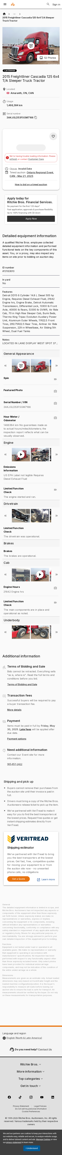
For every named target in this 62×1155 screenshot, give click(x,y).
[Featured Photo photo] (55, 391)
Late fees (25, 729)
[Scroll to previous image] (5, 365)
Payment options (16, 739)
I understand (32, 1148)
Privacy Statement (21, 1106)
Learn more (48, 879)
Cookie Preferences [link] (31, 1111)
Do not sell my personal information (31, 1109)
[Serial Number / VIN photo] (55, 403)
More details (14, 710)
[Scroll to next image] (56, 365)
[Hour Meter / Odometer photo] (55, 418)
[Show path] (14, 14)
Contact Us (45, 1049)
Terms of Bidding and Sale (22, 684)
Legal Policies (40, 1106)
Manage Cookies (43, 1139)
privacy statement (13, 1142)
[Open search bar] (48, 4)
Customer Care (36, 159)
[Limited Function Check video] (55, 490)
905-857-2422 (14, 764)
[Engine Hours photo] (55, 588)
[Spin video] (55, 379)
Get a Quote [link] (18, 879)
